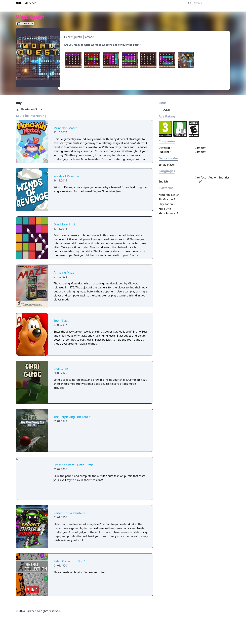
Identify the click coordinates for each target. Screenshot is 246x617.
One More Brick (65, 224)
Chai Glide (61, 369)
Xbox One (165, 209)
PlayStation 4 (167, 199)
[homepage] (18, 3)
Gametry (200, 148)
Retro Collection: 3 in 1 (70, 561)
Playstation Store (31, 109)
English (163, 181)
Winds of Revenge (66, 176)
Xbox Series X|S (168, 213)
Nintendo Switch (169, 195)
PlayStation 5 (167, 204)
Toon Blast (61, 321)
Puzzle (78, 37)
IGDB (166, 109)
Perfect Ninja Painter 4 (70, 513)
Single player (167, 164)
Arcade (89, 37)
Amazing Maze (64, 272)
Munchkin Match (65, 128)
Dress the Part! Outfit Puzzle (74, 465)
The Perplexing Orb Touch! (72, 417)
